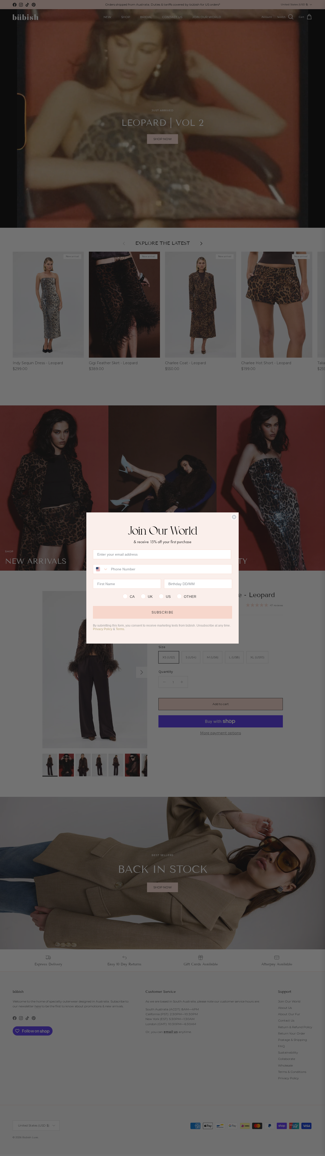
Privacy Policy (102, 629)
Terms (120, 629)
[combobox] (100, 569)
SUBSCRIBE (162, 612)
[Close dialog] (234, 517)
